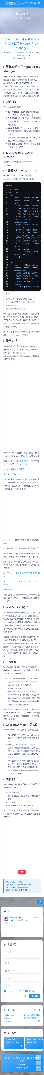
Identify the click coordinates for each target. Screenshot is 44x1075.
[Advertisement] (22, 843)
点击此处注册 (23, 461)
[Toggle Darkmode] (38, 1063)
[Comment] (38, 1057)
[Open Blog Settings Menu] (38, 1068)
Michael (9, 53)
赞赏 (22, 872)
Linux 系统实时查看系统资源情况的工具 (32, 1018)
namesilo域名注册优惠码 (13, 469)
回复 (37, 929)
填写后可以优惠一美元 (12, 474)
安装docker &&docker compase (9, 1018)
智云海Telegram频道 (14, 882)
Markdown (11, 991)
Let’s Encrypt (8, 589)
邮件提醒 (31, 991)
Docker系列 (20, 55)
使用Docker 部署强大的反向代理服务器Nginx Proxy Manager (22, 43)
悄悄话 (21, 991)
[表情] (25, 996)
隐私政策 (22, 1064)
